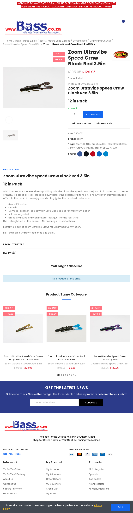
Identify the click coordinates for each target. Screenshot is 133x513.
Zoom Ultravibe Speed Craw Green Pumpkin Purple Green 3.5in (23, 358)
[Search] (116, 23)
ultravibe (88, 147)
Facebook (79, 153)
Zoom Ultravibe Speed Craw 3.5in (23, 363)
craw (79, 147)
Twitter (86, 153)
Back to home (123, 42)
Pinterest (92, 153)
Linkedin (99, 153)
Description (11, 169)
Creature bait (99, 144)
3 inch (71, 147)
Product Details (13, 244)
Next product (127, 42)
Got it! (120, 507)
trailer (98, 147)
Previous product (119, 42)
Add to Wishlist (105, 123)
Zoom (80, 138)
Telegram (105, 153)
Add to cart (93, 114)
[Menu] (4, 14)
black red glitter (117, 144)
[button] (58, 375)
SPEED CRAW (110, 147)
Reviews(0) (10, 252)
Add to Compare (81, 123)
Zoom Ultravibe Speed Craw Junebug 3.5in (110, 358)
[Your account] (128, 22)
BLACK (86, 144)
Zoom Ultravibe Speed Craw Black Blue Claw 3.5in (66, 358)
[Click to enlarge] (9, 120)
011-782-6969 (12, 454)
